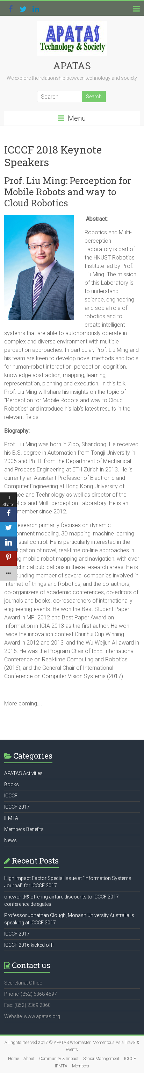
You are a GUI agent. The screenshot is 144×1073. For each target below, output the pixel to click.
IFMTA (11, 818)
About (29, 1058)
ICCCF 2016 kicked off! (28, 945)
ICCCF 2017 (17, 807)
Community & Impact (59, 1058)
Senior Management (101, 1058)
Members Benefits (24, 829)
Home (13, 1058)
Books (11, 784)
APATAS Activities (23, 773)
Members (80, 1066)
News (10, 840)
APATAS (72, 65)
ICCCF (10, 795)
